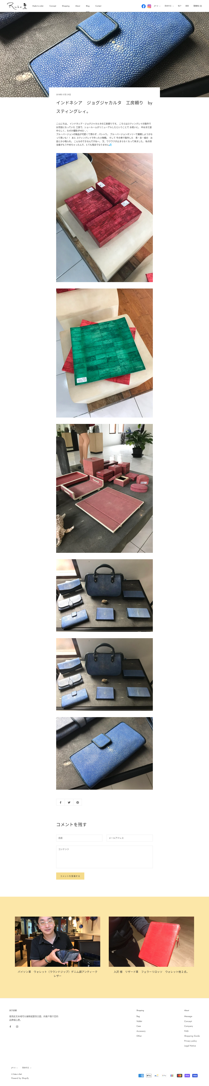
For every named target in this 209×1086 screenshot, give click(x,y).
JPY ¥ (156, 6)
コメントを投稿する (70, 876)
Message (188, 1016)
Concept (52, 6)
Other (139, 1035)
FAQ (186, 1031)
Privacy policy (190, 1040)
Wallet (139, 1021)
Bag (138, 1016)
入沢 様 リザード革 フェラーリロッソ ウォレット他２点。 (151, 972)
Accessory (141, 1031)
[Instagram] (17, 1026)
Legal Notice (190, 1045)
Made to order (38, 6)
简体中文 (168, 6)
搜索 (187, 6)
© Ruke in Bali (16, 1074)
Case (138, 1026)
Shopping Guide (192, 1035)
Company (188, 1026)
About (77, 6)
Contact (98, 6)
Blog (87, 6)
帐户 (179, 6)
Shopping (65, 6)
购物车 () (198, 6)
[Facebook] (10, 1026)
